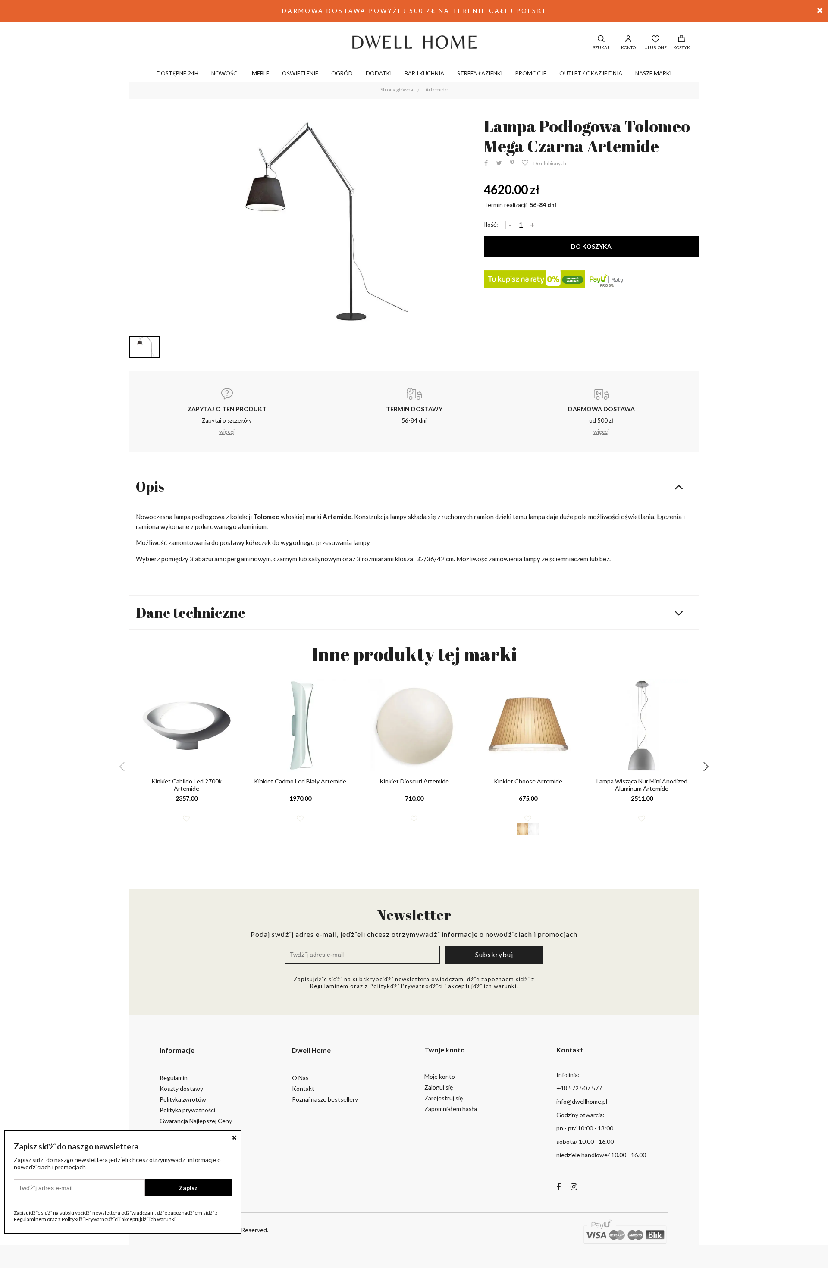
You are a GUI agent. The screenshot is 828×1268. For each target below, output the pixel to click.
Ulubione (655, 47)
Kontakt (303, 1088)
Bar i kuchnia (424, 73)
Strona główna (396, 89)
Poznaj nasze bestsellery (325, 1099)
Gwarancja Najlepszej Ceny (196, 1120)
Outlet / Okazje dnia (590, 73)
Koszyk (681, 47)
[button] (706, 766)
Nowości (225, 73)
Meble (260, 73)
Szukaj (601, 47)
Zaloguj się (438, 1087)
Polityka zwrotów (183, 1099)
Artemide (436, 89)
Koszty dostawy (181, 1088)
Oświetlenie (300, 73)
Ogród (342, 73)
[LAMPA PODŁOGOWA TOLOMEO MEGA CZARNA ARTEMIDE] (300, 224)
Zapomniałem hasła (450, 1108)
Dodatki (379, 73)
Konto (628, 47)
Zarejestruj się (443, 1098)
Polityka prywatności (187, 1110)
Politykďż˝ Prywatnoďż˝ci (406, 986)
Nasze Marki (653, 73)
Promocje (530, 73)
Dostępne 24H (177, 73)
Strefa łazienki (479, 73)
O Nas (300, 1077)
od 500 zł (601, 420)
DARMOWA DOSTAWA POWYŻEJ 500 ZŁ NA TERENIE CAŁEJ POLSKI (414, 10)
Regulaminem (329, 986)
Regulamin (174, 1077)
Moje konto (439, 1076)
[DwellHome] (414, 42)
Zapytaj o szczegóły (227, 420)
